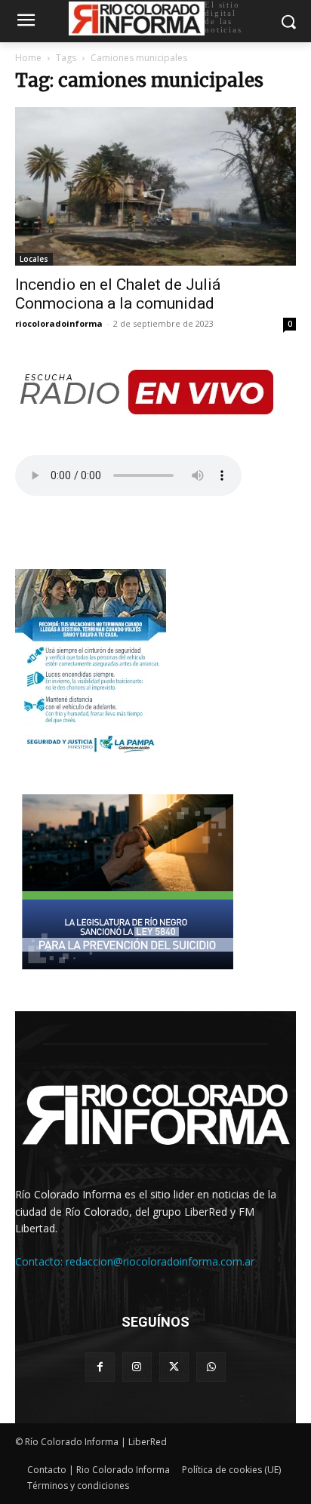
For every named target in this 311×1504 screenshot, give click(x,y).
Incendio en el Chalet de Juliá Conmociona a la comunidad (117, 293)
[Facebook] (100, 1367)
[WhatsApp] (211, 1367)
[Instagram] (137, 1367)
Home (28, 57)
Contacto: (40, 1261)
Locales (34, 259)
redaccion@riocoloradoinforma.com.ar (160, 1261)
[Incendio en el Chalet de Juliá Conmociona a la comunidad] (155, 186)
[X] (174, 1367)
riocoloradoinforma (59, 323)
